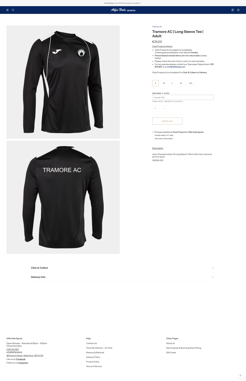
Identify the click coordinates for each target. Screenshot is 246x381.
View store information (164, 139)
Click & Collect (39, 267)
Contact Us (91, 343)
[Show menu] (8, 10)
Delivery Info (38, 277)
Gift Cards (171, 352)
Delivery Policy (93, 357)
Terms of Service (94, 366)
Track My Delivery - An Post (99, 348)
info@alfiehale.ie (14, 352)
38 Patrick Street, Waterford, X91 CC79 (24, 355)
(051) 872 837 (12, 349)
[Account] (232, 10)
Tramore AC (157, 26)
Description (157, 148)
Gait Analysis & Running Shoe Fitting (183, 348)
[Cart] (238, 10)
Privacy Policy (92, 361)
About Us (170, 343)
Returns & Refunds (95, 352)
